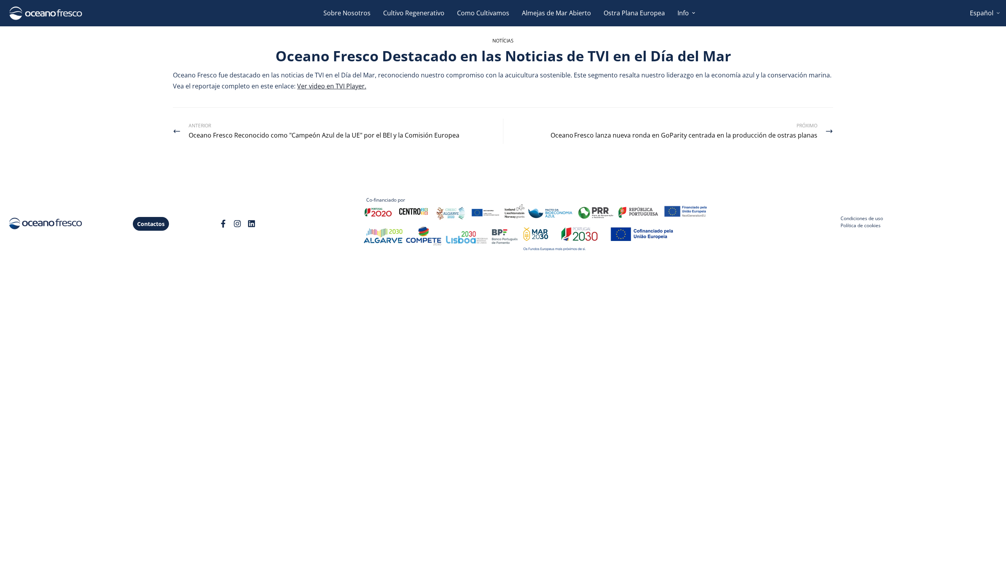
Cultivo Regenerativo (413, 13)
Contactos (151, 224)
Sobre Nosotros (347, 13)
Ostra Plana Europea (634, 13)
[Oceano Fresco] (45, 13)
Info (683, 13)
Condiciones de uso (862, 218)
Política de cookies (861, 225)
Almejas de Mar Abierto (556, 13)
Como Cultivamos (483, 13)
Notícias (503, 40)
